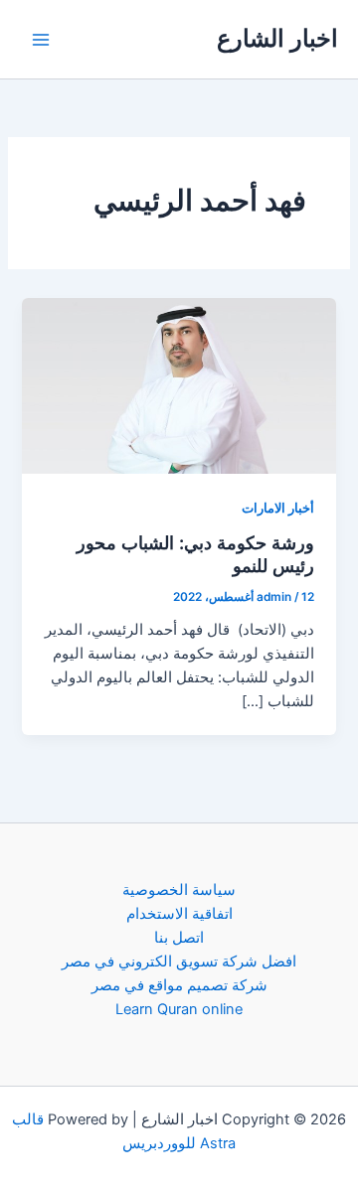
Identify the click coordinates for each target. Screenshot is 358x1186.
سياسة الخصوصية (179, 890)
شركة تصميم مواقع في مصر (179, 985)
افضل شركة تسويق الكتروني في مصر (179, 961)
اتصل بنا (179, 938)
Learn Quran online (179, 1009)
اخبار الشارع (277, 38)
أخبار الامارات (278, 508)
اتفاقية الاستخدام (179, 914)
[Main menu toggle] (41, 40)
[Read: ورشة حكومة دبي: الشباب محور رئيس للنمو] (178, 385)
